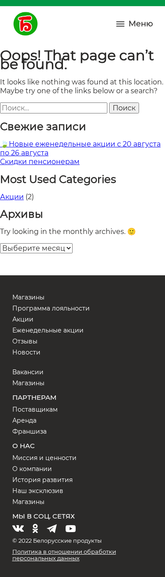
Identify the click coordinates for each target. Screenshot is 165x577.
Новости (26, 352)
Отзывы (24, 341)
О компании (32, 469)
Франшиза (29, 431)
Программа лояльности (51, 308)
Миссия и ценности (44, 458)
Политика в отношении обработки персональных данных (64, 555)
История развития (42, 480)
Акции (12, 197)
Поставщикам (35, 409)
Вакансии (28, 372)
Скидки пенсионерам (40, 161)
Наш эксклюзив (37, 491)
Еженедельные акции (48, 330)
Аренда (24, 420)
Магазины (28, 297)
